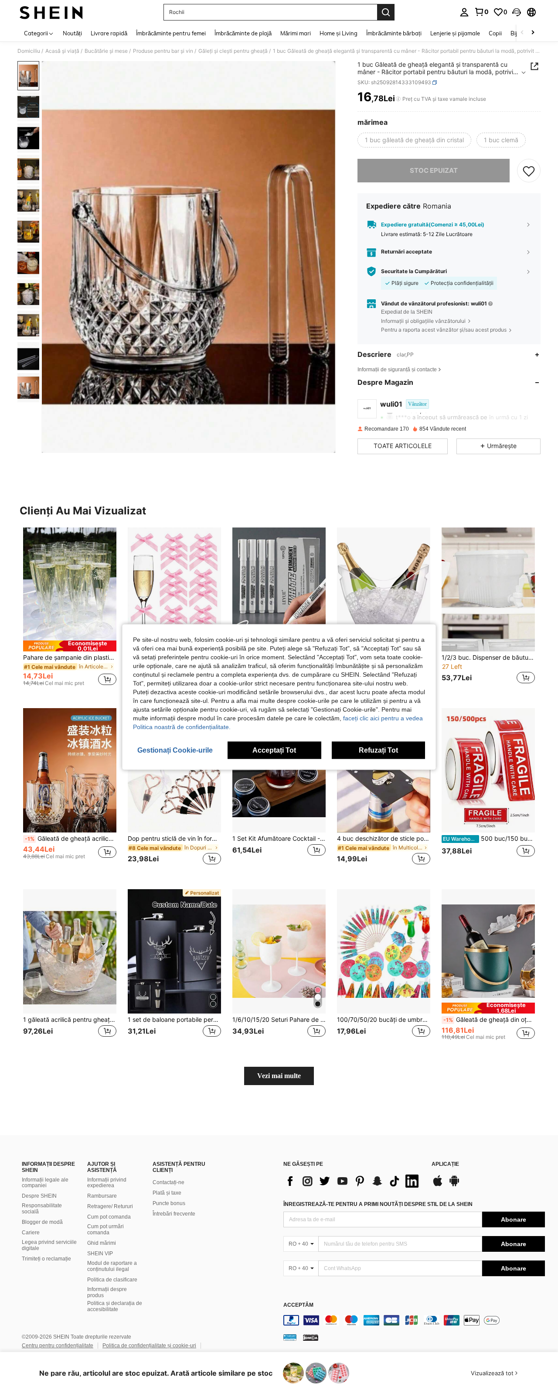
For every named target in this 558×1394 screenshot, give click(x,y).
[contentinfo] (414, 1320)
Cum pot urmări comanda (105, 1229)
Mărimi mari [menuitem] (295, 33)
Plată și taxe (167, 1193)
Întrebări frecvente (174, 1214)
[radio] (414, 140)
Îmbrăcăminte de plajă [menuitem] (243, 33)
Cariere (31, 1233)
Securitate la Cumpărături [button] (414, 271)
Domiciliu (28, 51)
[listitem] (70, 611)
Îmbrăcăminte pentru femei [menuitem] (171, 33)
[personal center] (464, 12)
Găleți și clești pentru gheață (233, 51)
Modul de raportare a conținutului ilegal (112, 1266)
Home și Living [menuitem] (338, 33)
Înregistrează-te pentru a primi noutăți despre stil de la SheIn (378, 1204)
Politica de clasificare (112, 1280)
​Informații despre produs (107, 1292)
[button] (516, 12)
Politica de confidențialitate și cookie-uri (149, 1346)
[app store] (438, 1185)
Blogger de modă (42, 1222)
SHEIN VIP (100, 1253)
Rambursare (102, 1196)
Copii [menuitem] (495, 33)
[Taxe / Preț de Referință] (398, 99)
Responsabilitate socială (42, 1208)
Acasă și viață (62, 51)
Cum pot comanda (109, 1217)
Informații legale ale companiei (45, 1183)
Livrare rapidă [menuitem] (109, 33)
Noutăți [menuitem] (72, 33)
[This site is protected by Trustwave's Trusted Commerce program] (289, 1337)
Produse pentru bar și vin (163, 51)
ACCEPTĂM (298, 1305)
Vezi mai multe (279, 1075)
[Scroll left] (522, 32)
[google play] (454, 1185)
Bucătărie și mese (106, 51)
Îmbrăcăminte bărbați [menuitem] (394, 33)
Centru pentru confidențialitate (57, 1346)
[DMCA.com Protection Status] (310, 1337)
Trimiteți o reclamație (46, 1259)
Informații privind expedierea (106, 1183)
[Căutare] (386, 12)
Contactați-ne (168, 1182)
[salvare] (529, 170)
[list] (353, 1181)
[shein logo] (51, 12)
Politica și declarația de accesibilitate (114, 1306)
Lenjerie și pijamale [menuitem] (455, 33)
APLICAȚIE (445, 1164)
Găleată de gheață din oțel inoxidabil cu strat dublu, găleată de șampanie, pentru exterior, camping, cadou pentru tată (489, 1019)
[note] (69, 645)
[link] (481, 12)
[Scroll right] (533, 32)
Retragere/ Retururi (110, 1206)
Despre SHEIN (39, 1196)
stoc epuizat (434, 170)
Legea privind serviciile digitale (49, 1245)
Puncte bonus (169, 1203)
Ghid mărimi (101, 1243)
